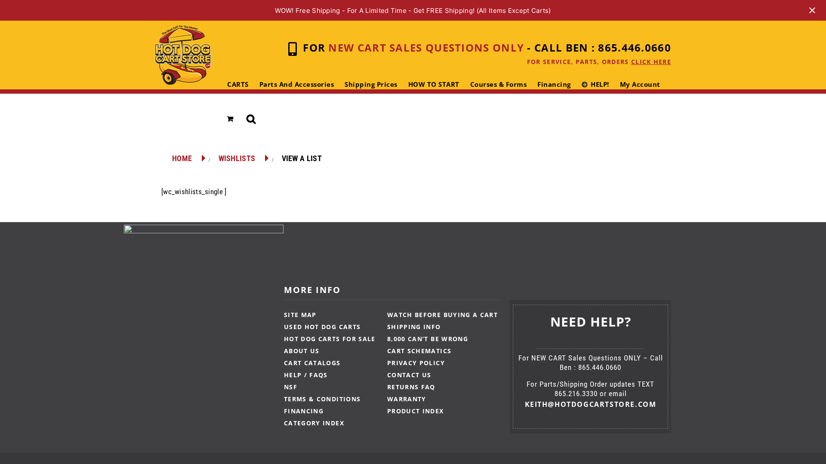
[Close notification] (812, 10)
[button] (251, 119)
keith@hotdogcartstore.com (590, 404)
